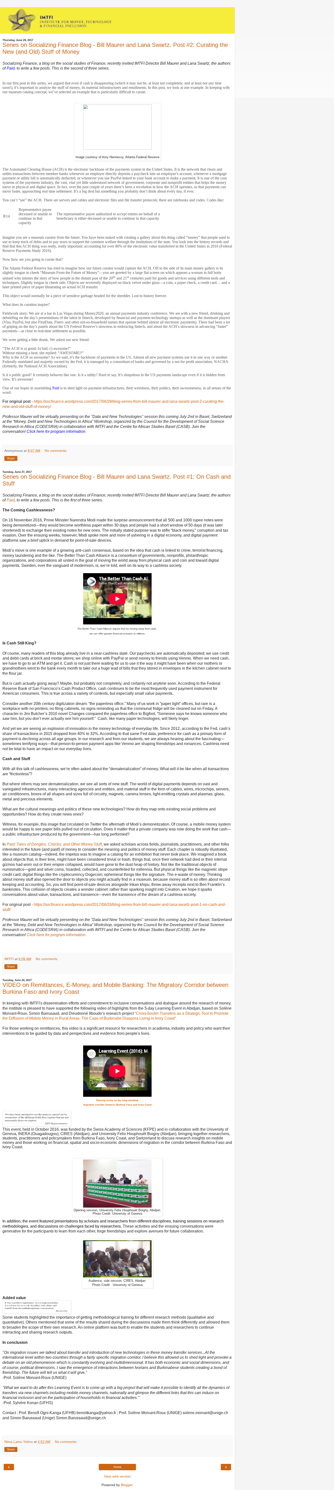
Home (117, 1467)
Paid (11, 500)
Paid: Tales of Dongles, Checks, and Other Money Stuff (54, 844)
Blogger (127, 1485)
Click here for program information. (56, 935)
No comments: (56, 451)
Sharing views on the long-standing (117, 1100)
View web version (117, 1476)
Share (11, 458)
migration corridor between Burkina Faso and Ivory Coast (117, 1104)
